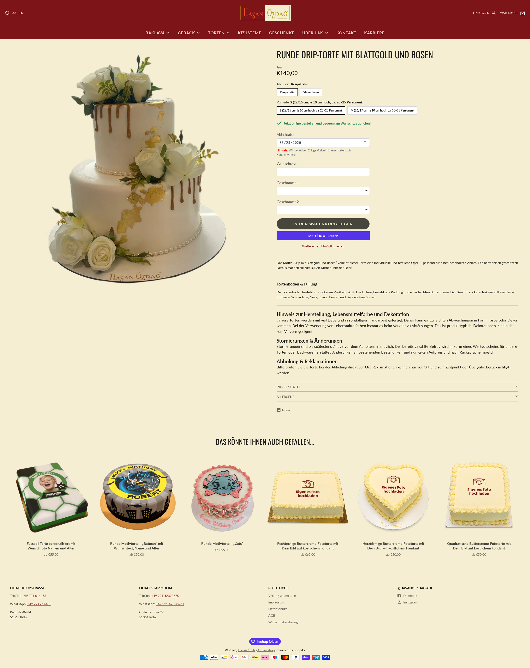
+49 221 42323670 (165, 595)
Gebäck (186, 32)
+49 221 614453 (34, 595)
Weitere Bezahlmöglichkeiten (323, 246)
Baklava (155, 32)
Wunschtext (286, 163)
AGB (271, 615)
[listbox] (323, 191)
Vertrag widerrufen (282, 595)
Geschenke (281, 32)
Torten (216, 32)
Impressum (276, 602)
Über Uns (312, 32)
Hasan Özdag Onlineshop (256, 650)
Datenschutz (277, 609)
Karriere (374, 32)
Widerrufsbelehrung (283, 622)
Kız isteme (249, 32)
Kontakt (346, 32)
